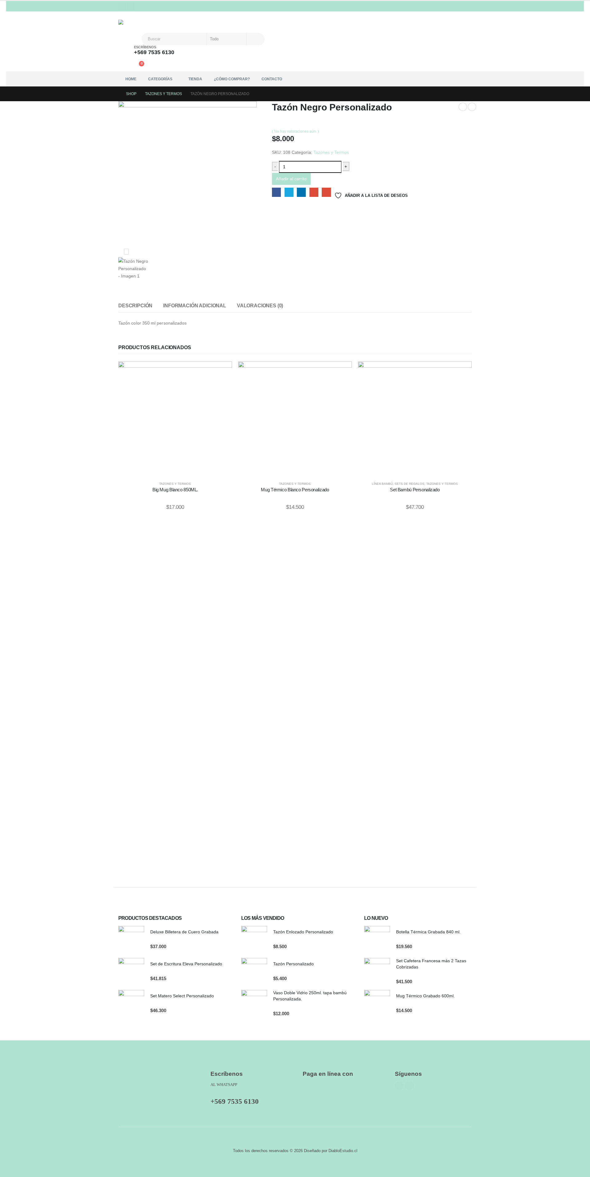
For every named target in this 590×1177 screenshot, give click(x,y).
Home (130, 79)
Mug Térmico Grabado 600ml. (425, 995)
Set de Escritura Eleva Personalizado (186, 963)
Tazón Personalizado (293, 963)
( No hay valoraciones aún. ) (295, 131)
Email (326, 192)
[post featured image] (131, 939)
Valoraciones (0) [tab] (260, 305)
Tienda (195, 79)
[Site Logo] (130, 22)
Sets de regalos (409, 483)
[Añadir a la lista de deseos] (223, 374)
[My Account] (124, 65)
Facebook (276, 192)
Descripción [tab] (135, 305)
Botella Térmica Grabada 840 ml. (428, 931)
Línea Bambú (382, 483)
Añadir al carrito (291, 178)
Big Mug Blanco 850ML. (175, 489)
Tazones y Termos (331, 152)
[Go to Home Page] (115, 94)
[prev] (462, 106)
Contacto (272, 79)
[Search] (255, 39)
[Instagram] (131, 6)
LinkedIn (301, 192)
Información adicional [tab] (194, 305)
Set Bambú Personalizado (414, 489)
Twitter (289, 192)
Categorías (160, 79)
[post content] (175, 418)
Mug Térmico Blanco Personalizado (295, 489)
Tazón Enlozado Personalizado (303, 931)
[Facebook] (122, 6)
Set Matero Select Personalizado (182, 995)
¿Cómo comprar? (232, 79)
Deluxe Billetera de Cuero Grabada (184, 931)
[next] (472, 106)
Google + (313, 192)
